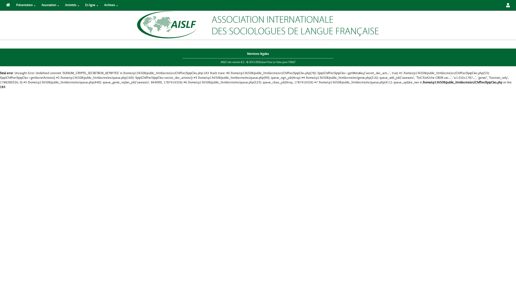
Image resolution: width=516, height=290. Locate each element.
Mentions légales (258, 54)
